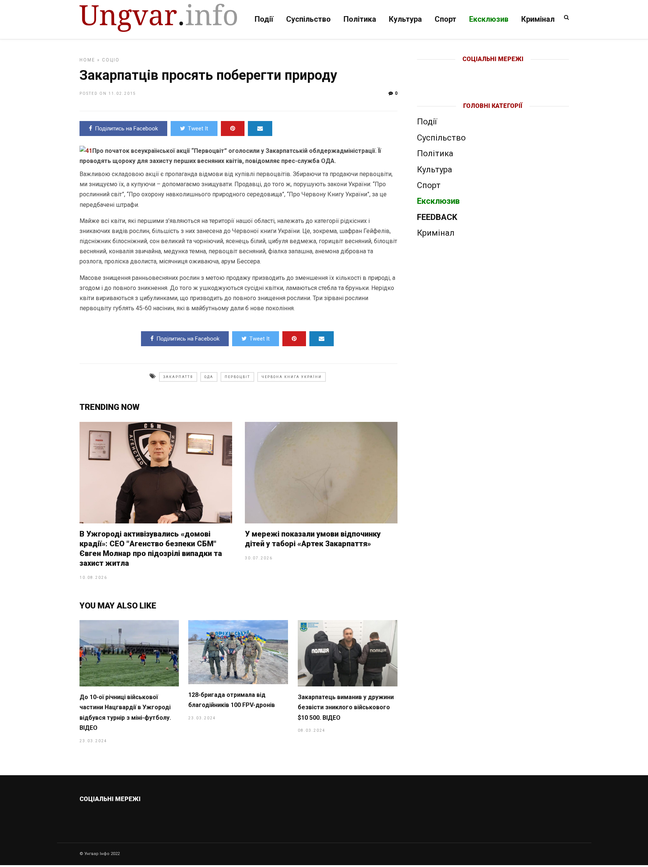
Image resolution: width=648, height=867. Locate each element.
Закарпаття (178, 377)
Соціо (111, 60)
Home (87, 60)
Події (264, 19)
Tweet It (198, 128)
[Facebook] (477, 71)
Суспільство (308, 19)
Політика (360, 19)
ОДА (208, 377)
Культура (405, 19)
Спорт (445, 19)
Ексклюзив (488, 19)
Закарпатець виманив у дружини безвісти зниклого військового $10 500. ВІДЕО (346, 707)
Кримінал (538, 19)
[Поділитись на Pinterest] (232, 128)
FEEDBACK (437, 217)
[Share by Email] (260, 128)
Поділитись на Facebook (126, 128)
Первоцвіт (237, 377)
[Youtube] (493, 71)
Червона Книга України (291, 377)
